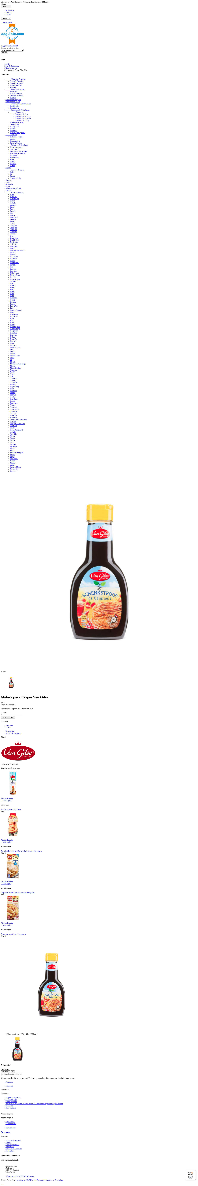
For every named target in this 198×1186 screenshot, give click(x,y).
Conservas (16, 112)
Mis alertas (9, 1151)
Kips (12, 320)
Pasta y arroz (14, 126)
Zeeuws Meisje (15, 467)
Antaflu (13, 203)
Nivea (12, 374)
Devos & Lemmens (17, 250)
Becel (12, 209)
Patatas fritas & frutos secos (18, 104)
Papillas (13, 98)
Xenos (12, 162)
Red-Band (14, 399)
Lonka (12, 353)
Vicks (12, 448)
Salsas (8, 182)
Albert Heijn (14, 199)
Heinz (12, 287)
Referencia (5, 764)
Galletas (8, 168)
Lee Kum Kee (15, 347)
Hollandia (13, 298)
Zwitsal (12, 471)
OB (11, 376)
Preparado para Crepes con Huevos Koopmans (18, 893)
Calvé (12, 223)
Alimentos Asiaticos (15, 79)
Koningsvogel (15, 329)
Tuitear (8, 727)
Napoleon (13, 370)
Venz (12, 442)
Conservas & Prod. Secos (17, 110)
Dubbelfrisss (14, 263)
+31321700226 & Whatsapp (20, 1175)
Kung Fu (13, 339)
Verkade (13, 444)
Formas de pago (11, 1100)
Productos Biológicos (13, 100)
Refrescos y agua (16, 137)
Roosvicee (14, 403)
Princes (12, 393)
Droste (12, 261)
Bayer (12, 207)
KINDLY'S (14, 316)
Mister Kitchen (15, 368)
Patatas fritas (14, 106)
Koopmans (14, 331)
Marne (12, 366)
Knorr (12, 325)
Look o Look (15, 356)
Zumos (12, 139)
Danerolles (14, 238)
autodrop (13, 205)
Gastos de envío (11, 1102)
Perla (12, 389)
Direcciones (10, 1147)
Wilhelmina (14, 459)
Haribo (12, 285)
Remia (12, 401)
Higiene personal (16, 147)
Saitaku (12, 405)
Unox (12, 428)
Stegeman (13, 415)
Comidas (9, 180)
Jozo (11, 308)
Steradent (13, 417)
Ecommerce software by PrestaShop (50, 1180)
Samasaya (13, 407)
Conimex (13, 232)
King (12, 318)
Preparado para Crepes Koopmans (13, 934)
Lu (11, 360)
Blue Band (14, 217)
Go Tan (13, 281)
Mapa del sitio (11, 1128)
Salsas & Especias (16, 81)
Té (11, 174)
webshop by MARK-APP (26, 1180)
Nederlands (10, 10)
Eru (11, 267)
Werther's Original (16, 453)
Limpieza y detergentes (18, 151)
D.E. (12, 236)
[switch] (190, 1177)
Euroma (13, 269)
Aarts (12, 195)
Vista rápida (6, 800)
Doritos (12, 254)
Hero (12, 294)
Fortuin (12, 277)
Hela (12, 290)
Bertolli (12, 211)
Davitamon (14, 242)
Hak (11, 283)
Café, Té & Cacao (15, 170)
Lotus (12, 358)
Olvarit (12, 380)
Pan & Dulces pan (15, 89)
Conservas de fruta (21, 114)
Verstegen (13, 446)
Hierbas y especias (16, 122)
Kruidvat (13, 335)
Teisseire (13, 422)
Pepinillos (13, 131)
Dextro (12, 252)
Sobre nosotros (11, 1124)
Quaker (12, 397)
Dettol (12, 248)
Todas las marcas (14, 193)
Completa (13, 230)
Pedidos (8, 1143)
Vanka (12, 436)
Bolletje (13, 219)
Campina (13, 226)
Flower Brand (15, 275)
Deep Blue (14, 246)
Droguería (13, 155)
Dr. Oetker (14, 256)
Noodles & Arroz (16, 83)
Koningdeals (14, 157)
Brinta (12, 221)
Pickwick (13, 391)
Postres (12, 129)
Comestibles (14, 124)
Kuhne (12, 337)
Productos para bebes (17, 153)
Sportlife (13, 413)
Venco (12, 440)
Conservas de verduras (23, 116)
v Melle (13, 432)
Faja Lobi (13, 271)
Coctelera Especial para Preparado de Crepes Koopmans (21, 851)
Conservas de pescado (23, 118)
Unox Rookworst (16, 430)
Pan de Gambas (15, 85)
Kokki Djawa (15, 327)
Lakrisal (13, 341)
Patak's (12, 384)
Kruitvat (13, 164)
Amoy (12, 201)
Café (12, 172)
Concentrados (15, 141)
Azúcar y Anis (15, 178)
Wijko (12, 457)
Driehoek (13, 259)
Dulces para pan (16, 93)
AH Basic (13, 197)
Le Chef (13, 345)
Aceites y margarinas (17, 133)
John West (14, 306)
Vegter (12, 438)
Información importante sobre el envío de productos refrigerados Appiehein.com (34, 1104)
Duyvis (12, 265)
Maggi (12, 362)
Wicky (12, 455)
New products (11, 1108)
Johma (12, 304)
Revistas (9, 190)
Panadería (13, 91)
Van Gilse (13, 434)
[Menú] (194, 1171)
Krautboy (13, 333)
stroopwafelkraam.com (18, 420)
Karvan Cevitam (16, 310)
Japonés (13, 87)
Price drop (9, 1106)
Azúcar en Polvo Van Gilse (11, 809)
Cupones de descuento (14, 1149)
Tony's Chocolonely (17, 424)
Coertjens (13, 228)
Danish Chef (14, 240)
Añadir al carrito (8, 717)
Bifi (11, 213)
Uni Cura (13, 426)
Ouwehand (14, 382)
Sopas (8, 186)
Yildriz (12, 463)
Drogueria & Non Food (17, 145)
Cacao (12, 176)
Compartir (9, 725)
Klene (12, 323)
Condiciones (10, 1122)
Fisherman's (14, 273)
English (8, 14)
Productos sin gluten (13, 102)
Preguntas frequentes (13, 1098)
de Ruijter (13, 244)
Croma (12, 234)
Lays (12, 343)
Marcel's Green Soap (17, 364)
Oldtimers (13, 378)
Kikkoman (14, 314)
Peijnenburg (14, 386)
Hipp (12, 296)
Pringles (13, 395)
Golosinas (9, 184)
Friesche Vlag (15, 279)
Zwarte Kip (14, 469)
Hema (12, 160)
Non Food (14, 149)
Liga (11, 349)
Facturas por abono (12, 1145)
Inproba (13, 302)
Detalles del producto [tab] (13, 733)
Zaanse (12, 465)
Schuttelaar (14, 411)
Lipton (12, 351)
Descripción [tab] (10, 731)
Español (8, 12)
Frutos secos (14, 108)
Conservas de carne (22, 120)
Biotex (12, 215)
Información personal (13, 1141)
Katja (12, 312)
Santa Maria (14, 409)
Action (12, 166)
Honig (12, 300)
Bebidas (11, 135)
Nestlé (12, 372)
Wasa (12, 450)
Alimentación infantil (13, 188)
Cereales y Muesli (16, 96)
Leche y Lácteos (16, 143)
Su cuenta (5, 1132)
